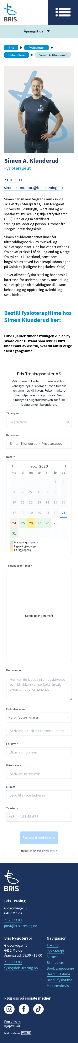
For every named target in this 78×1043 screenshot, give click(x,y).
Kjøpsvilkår (12, 1026)
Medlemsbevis (58, 985)
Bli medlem (55, 962)
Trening (52, 945)
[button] (63, 12)
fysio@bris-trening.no (21, 968)
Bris (11, 47)
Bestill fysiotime (59, 980)
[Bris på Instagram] (9, 1009)
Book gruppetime (60, 968)
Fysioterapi (36, 47)
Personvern (12, 1021)
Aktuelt (52, 956)
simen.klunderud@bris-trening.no (33, 187)
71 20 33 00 (13, 179)
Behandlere (16, 55)
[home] (24, 12)
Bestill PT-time (58, 974)
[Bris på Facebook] (24, 1009)
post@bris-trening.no (20, 925)
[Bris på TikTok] (38, 1009)
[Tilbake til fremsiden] (11, 881)
